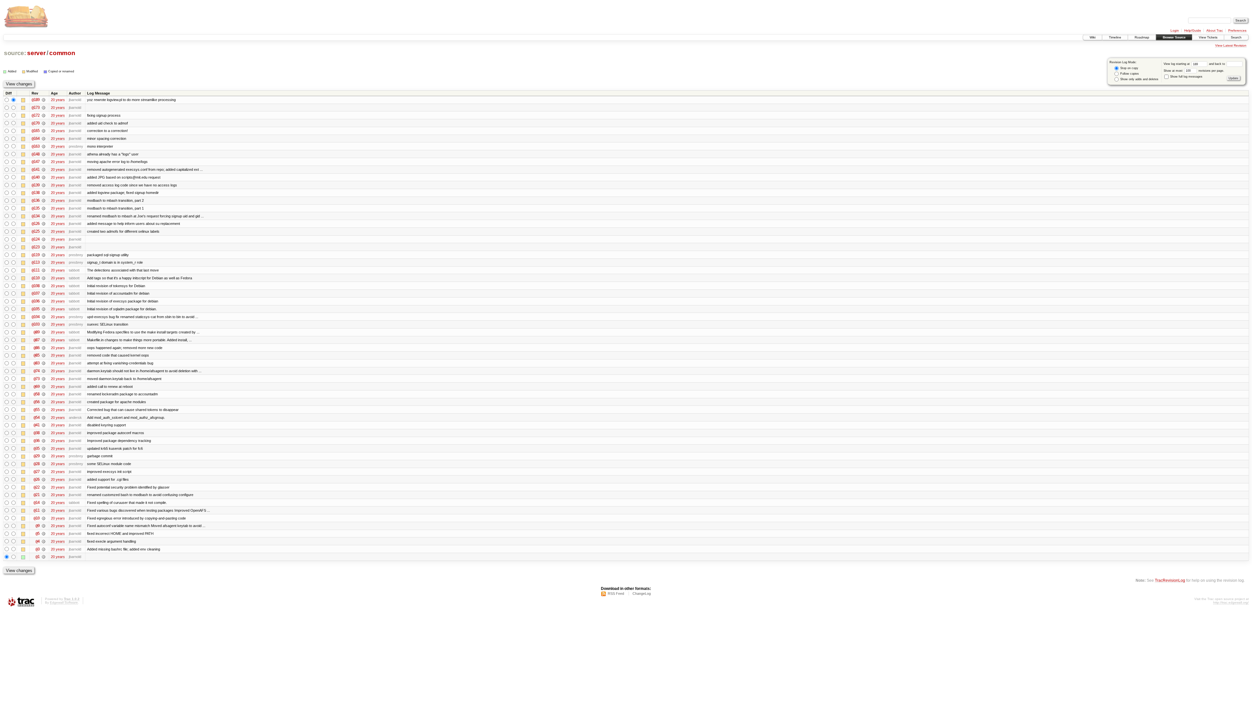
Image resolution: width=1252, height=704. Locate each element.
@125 (35, 231)
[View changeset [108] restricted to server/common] (43, 286)
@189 (35, 99)
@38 (36, 433)
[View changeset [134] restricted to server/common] (43, 216)
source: (15, 53)
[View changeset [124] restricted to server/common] (43, 239)
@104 (35, 317)
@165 (35, 130)
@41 (36, 425)
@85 (36, 355)
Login (1174, 30)
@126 (35, 223)
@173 (35, 107)
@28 (36, 464)
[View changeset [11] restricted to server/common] (43, 510)
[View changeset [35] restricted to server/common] (43, 448)
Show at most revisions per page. (1194, 70)
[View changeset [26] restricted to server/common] (43, 479)
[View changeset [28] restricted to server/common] (43, 464)
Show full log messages (1185, 76)
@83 (36, 363)
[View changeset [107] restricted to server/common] (43, 293)
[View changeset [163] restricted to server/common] (43, 146)
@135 (35, 208)
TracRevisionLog (1170, 580)
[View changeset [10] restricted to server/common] (43, 518)
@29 (36, 456)
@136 (35, 200)
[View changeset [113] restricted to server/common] (43, 262)
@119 (35, 255)
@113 (35, 262)
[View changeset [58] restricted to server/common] (43, 394)
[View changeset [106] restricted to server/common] (43, 301)
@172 (35, 115)
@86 (36, 347)
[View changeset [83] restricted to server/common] (43, 363)
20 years (58, 100)
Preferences (1237, 30)
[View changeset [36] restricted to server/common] (43, 440)
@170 (35, 123)
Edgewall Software (64, 602)
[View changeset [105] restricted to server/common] (43, 309)
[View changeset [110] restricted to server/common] (43, 278)
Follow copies (1129, 73)
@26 (36, 479)
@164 (35, 138)
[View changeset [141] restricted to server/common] (43, 169)
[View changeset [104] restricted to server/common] (43, 317)
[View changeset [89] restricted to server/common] (43, 332)
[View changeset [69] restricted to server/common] (43, 386)
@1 (37, 556)
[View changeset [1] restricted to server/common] (43, 556)
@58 (36, 394)
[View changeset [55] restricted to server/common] (43, 409)
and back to (1217, 64)
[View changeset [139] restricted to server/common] (43, 185)
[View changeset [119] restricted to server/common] (43, 255)
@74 (36, 371)
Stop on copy (1128, 68)
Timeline (1115, 37)
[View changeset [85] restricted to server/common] (43, 355)
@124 (35, 239)
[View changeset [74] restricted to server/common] (43, 371)
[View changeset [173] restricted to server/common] (43, 107)
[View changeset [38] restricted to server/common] (43, 433)
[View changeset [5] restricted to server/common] (43, 533)
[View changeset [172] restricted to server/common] (43, 115)
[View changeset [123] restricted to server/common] (43, 247)
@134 (35, 216)
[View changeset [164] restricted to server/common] (43, 138)
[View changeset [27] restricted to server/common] (43, 471)
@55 (36, 409)
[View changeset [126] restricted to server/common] (43, 223)
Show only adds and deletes (1138, 79)
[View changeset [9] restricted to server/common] (43, 525)
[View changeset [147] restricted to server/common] (43, 161)
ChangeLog (642, 593)
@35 (36, 448)
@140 (35, 177)
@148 (35, 154)
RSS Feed (616, 593)
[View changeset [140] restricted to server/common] (43, 177)
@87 (36, 340)
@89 (36, 332)
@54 (36, 417)
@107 (35, 293)
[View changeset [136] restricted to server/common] (43, 200)
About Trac (1214, 30)
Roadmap (1142, 37)
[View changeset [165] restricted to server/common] (43, 130)
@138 (35, 192)
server (36, 53)
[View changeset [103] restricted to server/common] (43, 324)
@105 (35, 309)
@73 (36, 378)
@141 (35, 169)
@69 (36, 386)
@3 (37, 549)
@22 (36, 487)
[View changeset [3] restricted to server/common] (43, 549)
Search (1236, 37)
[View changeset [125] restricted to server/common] (43, 231)
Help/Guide (1192, 30)
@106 (35, 301)
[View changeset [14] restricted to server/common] (43, 502)
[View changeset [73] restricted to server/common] (43, 378)
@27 (36, 471)
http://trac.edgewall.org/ (1231, 602)
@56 (36, 402)
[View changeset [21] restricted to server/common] (43, 494)
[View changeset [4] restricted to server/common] (43, 541)
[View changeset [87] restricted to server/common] (43, 340)
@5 (37, 533)
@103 (35, 324)
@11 (36, 510)
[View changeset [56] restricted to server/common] (43, 402)
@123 (35, 247)
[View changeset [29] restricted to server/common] (43, 456)
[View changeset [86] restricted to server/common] (43, 347)
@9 (37, 525)
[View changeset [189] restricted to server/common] (43, 99)
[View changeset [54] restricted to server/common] (43, 417)
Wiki (1093, 37)
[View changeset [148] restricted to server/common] (43, 154)
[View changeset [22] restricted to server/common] (43, 487)
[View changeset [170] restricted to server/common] (43, 123)
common (62, 53)
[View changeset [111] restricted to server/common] (43, 270)
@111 (35, 270)
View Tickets (1208, 37)
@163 (35, 146)
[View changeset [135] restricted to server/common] (43, 208)
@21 (36, 494)
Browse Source (1174, 37)
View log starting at (1177, 64)
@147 (35, 161)
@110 (35, 278)
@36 (36, 440)
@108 (35, 286)
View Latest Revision (1230, 45)
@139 (35, 185)
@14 (36, 502)
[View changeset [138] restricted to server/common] (43, 192)
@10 (36, 518)
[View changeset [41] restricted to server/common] (43, 425)
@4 (37, 541)
